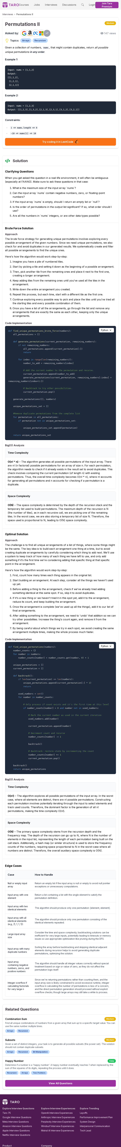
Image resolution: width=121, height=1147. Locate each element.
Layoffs (83, 1113)
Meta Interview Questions (16, 1121)
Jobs (37, 4)
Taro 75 (7, 1113)
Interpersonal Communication (95, 1126)
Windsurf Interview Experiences (57, 1126)
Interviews (51, 4)
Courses (24, 4)
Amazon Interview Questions (17, 1126)
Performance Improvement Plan (96, 1117)
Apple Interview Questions (16, 1130)
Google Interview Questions (17, 1117)
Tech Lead (85, 1130)
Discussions (69, 4)
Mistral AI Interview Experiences (57, 1130)
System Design (87, 1121)
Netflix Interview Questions (16, 1135)
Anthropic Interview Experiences (58, 1117)
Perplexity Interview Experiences (58, 1121)
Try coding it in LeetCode (57, 141)
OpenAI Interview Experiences (57, 1113)
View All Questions (60, 1083)
